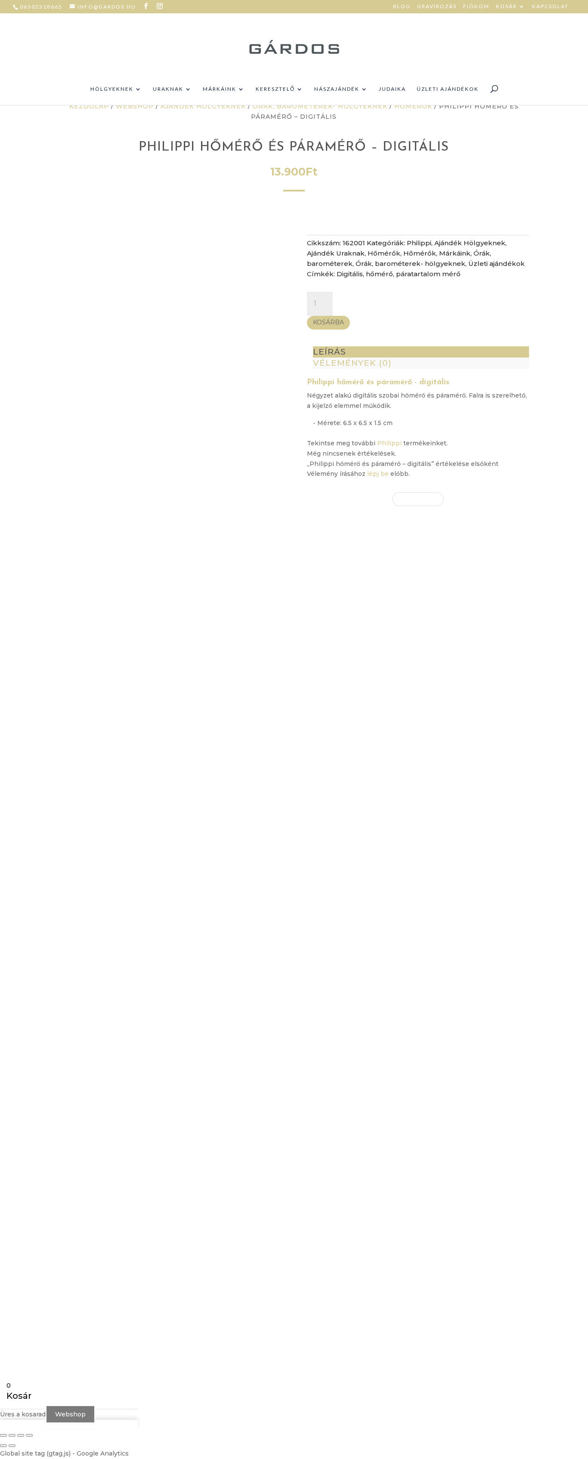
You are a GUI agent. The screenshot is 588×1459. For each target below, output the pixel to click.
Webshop (135, 106)
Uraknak (168, 89)
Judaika (392, 89)
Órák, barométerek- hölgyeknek (320, 106)
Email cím (397, 1057)
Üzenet (393, 1094)
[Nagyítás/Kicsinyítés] (3, 1435)
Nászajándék (336, 89)
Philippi (419, 243)
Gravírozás (437, 6)
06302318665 (41, 6)
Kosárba (328, 322)
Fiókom (476, 6)
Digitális (350, 274)
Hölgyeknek (111, 89)
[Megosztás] (20, 1435)
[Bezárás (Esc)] (29, 1435)
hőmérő (379, 274)
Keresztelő (275, 89)
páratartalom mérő (428, 274)
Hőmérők (413, 106)
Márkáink (219, 89)
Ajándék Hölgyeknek (203, 106)
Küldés (406, 1119)
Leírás (329, 352)
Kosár (506, 6)
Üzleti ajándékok (448, 89)
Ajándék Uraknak (336, 253)
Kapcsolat (550, 6)
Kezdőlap (89, 106)
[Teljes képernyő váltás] (12, 1435)
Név (388, 1040)
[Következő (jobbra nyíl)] (12, 1445)
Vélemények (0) (352, 363)
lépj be (378, 474)
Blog (402, 6)
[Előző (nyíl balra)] (3, 1445)
